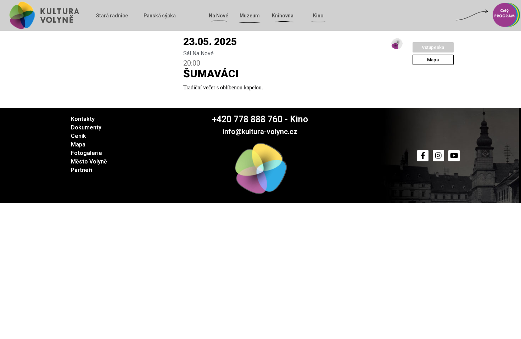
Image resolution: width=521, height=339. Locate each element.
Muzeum (250, 15)
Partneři (81, 170)
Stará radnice (112, 15)
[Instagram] (438, 155)
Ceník (78, 136)
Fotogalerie (86, 153)
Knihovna (282, 15)
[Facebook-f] (422, 155)
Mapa (78, 144)
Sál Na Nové (198, 53)
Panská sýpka (160, 15)
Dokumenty (86, 127)
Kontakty (83, 119)
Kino (318, 15)
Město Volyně (89, 161)
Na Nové (218, 15)
